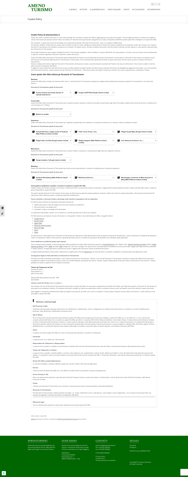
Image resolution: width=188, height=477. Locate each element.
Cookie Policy (100, 458)
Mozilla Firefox (39, 221)
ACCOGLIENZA (138, 9)
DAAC (50, 246)
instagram (133, 447)
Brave (36, 230)
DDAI (61, 246)
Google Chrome (39, 219)
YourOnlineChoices (109, 244)
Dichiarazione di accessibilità (105, 460)
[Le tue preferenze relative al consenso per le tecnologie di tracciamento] (4, 473)
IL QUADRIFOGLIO (97, 9)
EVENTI (126, 9)
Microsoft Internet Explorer (42, 225)
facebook (133, 445)
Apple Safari (38, 223)
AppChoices (88, 252)
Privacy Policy (100, 456)
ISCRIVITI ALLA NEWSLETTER (140, 451)
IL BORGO (73, 9)
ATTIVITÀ (83, 9)
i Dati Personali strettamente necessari (67, 419)
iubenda (33, 419)
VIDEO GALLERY (114, 9)
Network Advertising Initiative (137, 244)
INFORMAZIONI (153, 9)
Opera (36, 232)
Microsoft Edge (39, 228)
